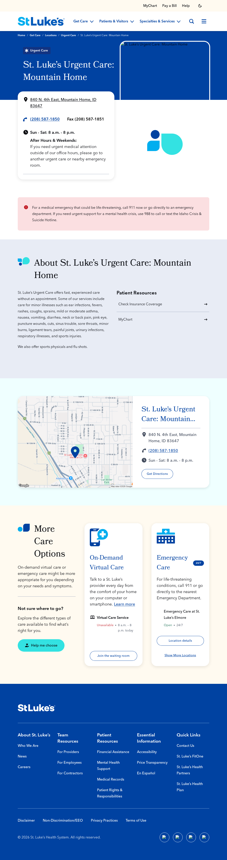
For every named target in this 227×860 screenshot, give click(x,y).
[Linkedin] (178, 837)
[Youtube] (191, 837)
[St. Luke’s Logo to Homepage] (41, 21)
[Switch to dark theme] (200, 6)
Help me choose (44, 645)
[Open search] (191, 21)
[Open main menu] (204, 21)
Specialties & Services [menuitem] (157, 21)
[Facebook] (164, 837)
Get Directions (157, 474)
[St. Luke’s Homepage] (36, 707)
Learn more (124, 604)
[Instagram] (204, 837)
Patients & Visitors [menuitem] (113, 21)
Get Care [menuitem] (80, 21)
